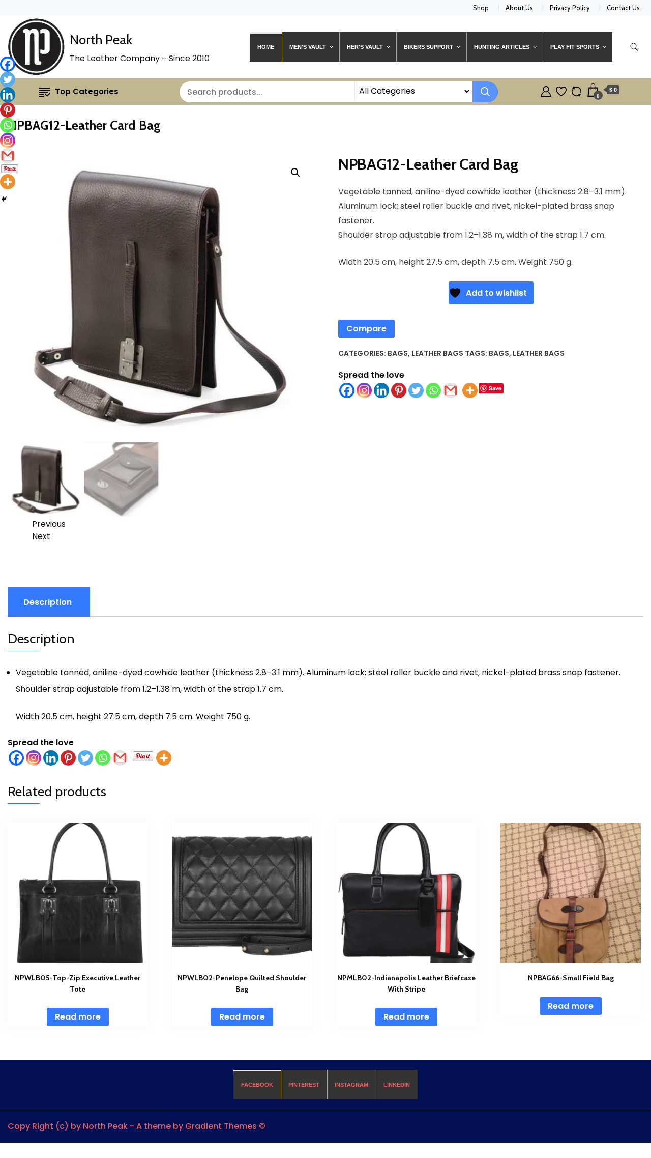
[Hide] (4, 199)
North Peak (101, 40)
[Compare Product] (576, 89)
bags (499, 353)
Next (41, 536)
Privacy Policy (570, 8)
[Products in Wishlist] (561, 89)
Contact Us (623, 8)
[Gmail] (120, 758)
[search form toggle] (634, 47)
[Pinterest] (398, 390)
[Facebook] (346, 390)
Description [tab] (47, 602)
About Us (519, 8)
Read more (78, 1017)
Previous (49, 524)
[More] (470, 390)
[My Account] (546, 89)
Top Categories (87, 91)
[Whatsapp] (433, 390)
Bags (398, 353)
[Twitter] (416, 390)
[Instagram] (364, 390)
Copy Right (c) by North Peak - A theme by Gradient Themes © (136, 1126)
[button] (295, 172)
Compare (366, 328)
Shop (481, 8)
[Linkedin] (381, 390)
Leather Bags (437, 353)
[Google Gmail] (450, 390)
